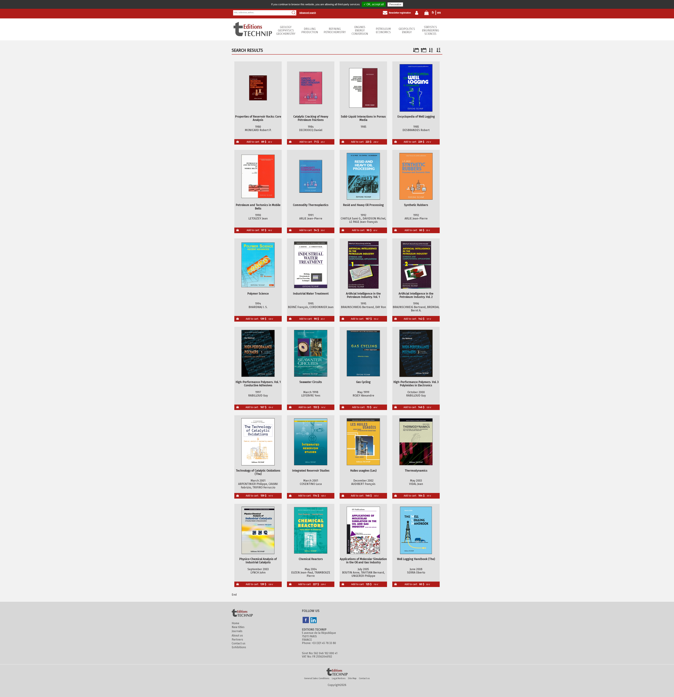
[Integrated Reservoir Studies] (310, 441)
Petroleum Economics (383, 30)
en (439, 13)
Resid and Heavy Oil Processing (363, 205)
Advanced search (307, 13)
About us (237, 635)
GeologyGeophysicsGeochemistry (285, 30)
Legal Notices (339, 678)
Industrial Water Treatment (311, 293)
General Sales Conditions (316, 678)
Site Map (352, 678)
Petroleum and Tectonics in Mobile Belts (258, 206)
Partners (237, 639)
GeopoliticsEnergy (407, 30)
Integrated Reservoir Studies (310, 470)
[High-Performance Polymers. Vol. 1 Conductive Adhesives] (258, 353)
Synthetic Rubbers (416, 205)
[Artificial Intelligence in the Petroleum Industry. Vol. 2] (416, 265)
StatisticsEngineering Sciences (430, 30)
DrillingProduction (309, 30)
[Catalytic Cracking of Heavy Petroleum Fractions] (310, 88)
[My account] (417, 13)
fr (433, 13)
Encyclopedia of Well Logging (416, 116)
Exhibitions (239, 647)
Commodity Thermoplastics (310, 205)
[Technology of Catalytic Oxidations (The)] (258, 441)
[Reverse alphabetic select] (438, 51)
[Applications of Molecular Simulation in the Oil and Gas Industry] (363, 530)
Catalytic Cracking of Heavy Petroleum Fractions (310, 118)
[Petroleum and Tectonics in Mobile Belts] (258, 176)
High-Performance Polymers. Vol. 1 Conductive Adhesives (258, 383)
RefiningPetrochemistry (335, 30)
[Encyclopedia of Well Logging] (416, 88)
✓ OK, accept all (374, 4)
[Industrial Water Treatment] (310, 265)
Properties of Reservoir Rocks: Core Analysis (258, 118)
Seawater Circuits (310, 382)
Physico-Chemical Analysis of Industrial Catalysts (258, 560)
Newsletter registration (400, 13)
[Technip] (252, 35)
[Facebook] (306, 620)
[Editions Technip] (337, 672)
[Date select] (416, 51)
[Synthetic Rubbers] (416, 176)
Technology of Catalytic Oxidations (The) (258, 472)
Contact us (238, 643)
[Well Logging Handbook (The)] (416, 530)
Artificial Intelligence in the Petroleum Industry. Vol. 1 (363, 295)
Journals (237, 631)
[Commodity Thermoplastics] (310, 176)
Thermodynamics (416, 470)
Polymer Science (258, 293)
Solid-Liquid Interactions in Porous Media (363, 118)
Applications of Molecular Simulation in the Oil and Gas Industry (363, 560)
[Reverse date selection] (423, 51)
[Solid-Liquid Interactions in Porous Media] (363, 88)
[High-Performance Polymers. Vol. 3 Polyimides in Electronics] (416, 353)
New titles (238, 627)
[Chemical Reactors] (310, 530)
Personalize (395, 4)
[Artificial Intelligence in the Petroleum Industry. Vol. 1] (363, 265)
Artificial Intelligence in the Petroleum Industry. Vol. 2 (416, 295)
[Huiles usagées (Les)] (363, 441)
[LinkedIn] (313, 620)
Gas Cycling (363, 382)
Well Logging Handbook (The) (416, 559)
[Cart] (426, 13)
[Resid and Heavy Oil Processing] (363, 176)
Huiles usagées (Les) (363, 470)
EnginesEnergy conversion (360, 30)
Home (235, 623)
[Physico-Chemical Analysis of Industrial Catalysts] (258, 530)
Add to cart (259, 141)
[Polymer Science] (258, 265)
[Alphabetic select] (431, 51)
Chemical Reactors (311, 559)
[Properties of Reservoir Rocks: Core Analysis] (258, 88)
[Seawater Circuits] (310, 353)
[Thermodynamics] (416, 441)
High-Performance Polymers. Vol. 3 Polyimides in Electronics (416, 383)
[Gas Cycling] (363, 353)
